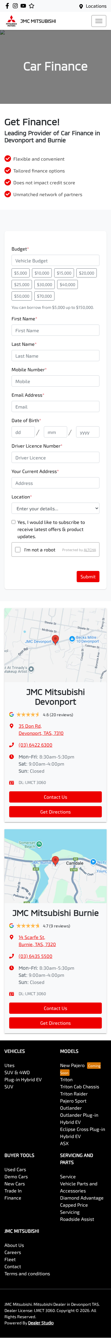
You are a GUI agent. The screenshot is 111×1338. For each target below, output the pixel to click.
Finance (12, 1197)
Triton (66, 1079)
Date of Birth (26, 420)
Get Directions (55, 811)
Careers (12, 1252)
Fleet (10, 1259)
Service (68, 1176)
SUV (8, 1086)
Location (22, 496)
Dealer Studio (41, 1322)
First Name (24, 318)
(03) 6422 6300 (35, 745)
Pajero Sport (73, 1100)
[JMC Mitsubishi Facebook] (8, 6)
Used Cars (15, 1169)
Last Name (24, 344)
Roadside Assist (77, 1219)
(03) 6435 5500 (35, 956)
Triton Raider (74, 1093)
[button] (98, 21)
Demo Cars (16, 1176)
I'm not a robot (39, 549)
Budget (20, 248)
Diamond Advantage (82, 1197)
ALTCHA (90, 550)
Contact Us (55, 797)
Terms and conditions (27, 1273)
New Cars (14, 1183)
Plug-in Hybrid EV (23, 1079)
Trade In (13, 1190)
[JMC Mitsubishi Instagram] (16, 6)
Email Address (28, 395)
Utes (9, 1065)
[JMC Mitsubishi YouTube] (24, 6)
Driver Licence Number (37, 445)
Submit (88, 576)
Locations (96, 6)
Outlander (71, 1108)
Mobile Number (29, 369)
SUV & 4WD (17, 1072)
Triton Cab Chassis (79, 1086)
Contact (12, 1266)
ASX (64, 1143)
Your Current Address (35, 471)
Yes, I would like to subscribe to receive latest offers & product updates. (51, 529)
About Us (14, 1245)
